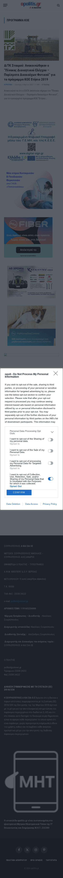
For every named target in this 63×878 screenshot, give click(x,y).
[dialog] (31, 439)
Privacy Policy (50, 504)
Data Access (31, 504)
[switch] (50, 439)
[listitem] (31, 432)
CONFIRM (19, 492)
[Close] (57, 374)
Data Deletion (13, 504)
